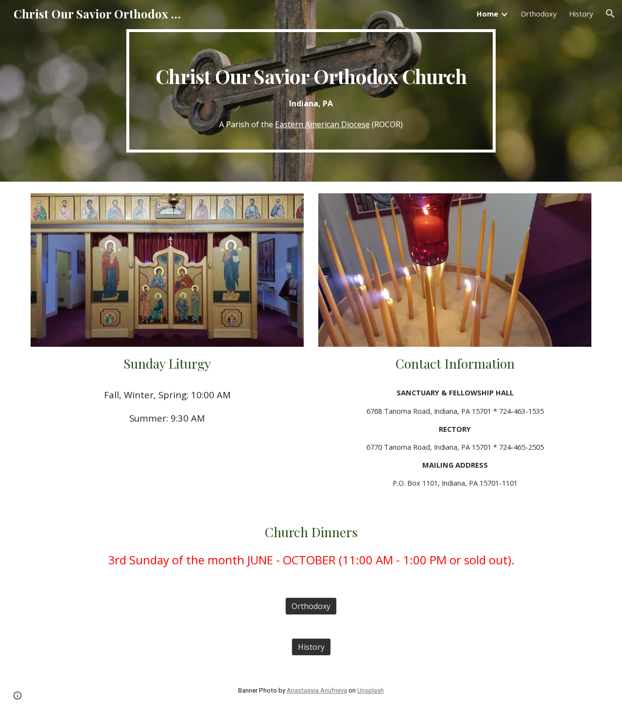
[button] (610, 13)
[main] (311, 91)
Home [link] (487, 13)
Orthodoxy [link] (538, 13)
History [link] (581, 13)
